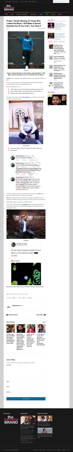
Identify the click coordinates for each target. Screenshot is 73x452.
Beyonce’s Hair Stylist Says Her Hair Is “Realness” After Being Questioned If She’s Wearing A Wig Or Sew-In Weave (28, 438)
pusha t (20, 294)
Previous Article (13, 315)
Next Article (40, 315)
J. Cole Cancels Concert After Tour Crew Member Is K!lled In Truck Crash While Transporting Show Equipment (41, 339)
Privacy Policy (42, 449)
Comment (9, 365)
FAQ (29, 1)
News (12, 14)
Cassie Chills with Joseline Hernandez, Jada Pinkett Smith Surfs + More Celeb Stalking (44, 424)
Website (8, 392)
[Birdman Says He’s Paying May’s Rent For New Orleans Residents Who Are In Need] (28, 420)
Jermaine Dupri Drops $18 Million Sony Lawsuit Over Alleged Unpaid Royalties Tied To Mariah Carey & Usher (10, 338)
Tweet (10, 297)
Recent (55, 41)
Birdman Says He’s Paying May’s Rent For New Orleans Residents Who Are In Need (28, 427)
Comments (61, 41)
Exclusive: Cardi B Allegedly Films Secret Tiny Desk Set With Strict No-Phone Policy (60, 25)
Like (15, 297)
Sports (49, 95)
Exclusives (33, 14)
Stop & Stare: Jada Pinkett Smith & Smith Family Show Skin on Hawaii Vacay (45, 436)
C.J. (9, 28)
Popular (50, 42)
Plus (20, 297)
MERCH (60, 14)
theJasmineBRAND (14, 450)
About (26, 1)
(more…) (59, 76)
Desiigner (25, 204)
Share (30, 297)
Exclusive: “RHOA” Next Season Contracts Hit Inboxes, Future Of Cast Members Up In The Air (60, 35)
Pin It (25, 297)
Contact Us (34, 1)
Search (63, 449)
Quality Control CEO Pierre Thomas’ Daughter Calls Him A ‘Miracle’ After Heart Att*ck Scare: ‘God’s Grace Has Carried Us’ (31, 340)
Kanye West (25, 97)
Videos (41, 14)
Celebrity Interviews (22, 14)
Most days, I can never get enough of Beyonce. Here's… (59, 59)
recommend (25, 294)
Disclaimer (35, 449)
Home (22, 1)
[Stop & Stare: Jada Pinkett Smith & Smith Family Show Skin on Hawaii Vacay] (45, 430)
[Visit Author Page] (8, 307)
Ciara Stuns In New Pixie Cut (27, 442)
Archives (59, 449)
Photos (53, 14)
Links (68, 449)
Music (47, 14)
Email (7, 386)
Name (7, 381)
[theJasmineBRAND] (9, 7)
